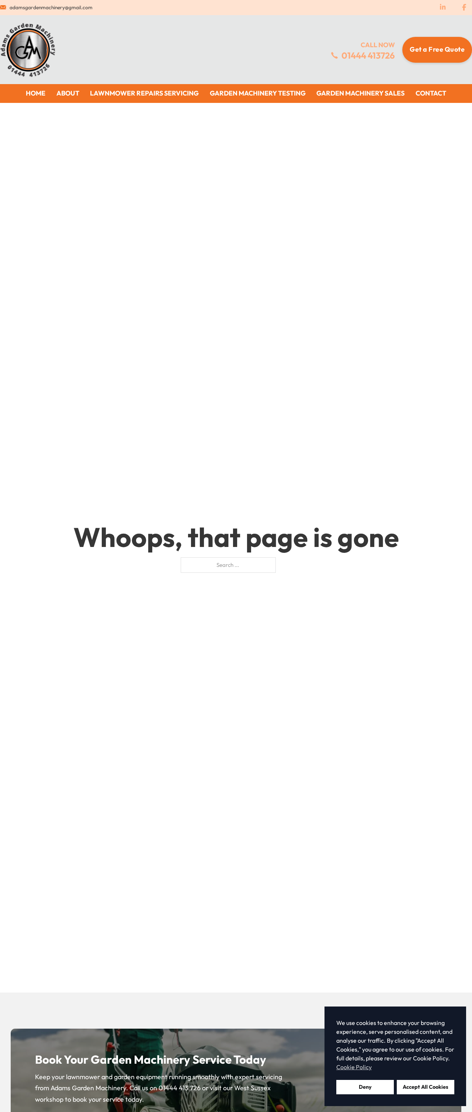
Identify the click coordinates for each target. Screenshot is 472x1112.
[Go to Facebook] (464, 8)
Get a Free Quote (437, 49)
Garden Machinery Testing (258, 93)
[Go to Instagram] (443, 8)
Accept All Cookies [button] (425, 1087)
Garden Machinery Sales (360, 93)
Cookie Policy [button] (354, 1067)
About (67, 93)
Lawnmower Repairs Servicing (144, 93)
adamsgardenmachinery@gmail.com (51, 7)
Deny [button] (365, 1087)
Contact (431, 93)
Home (35, 93)
